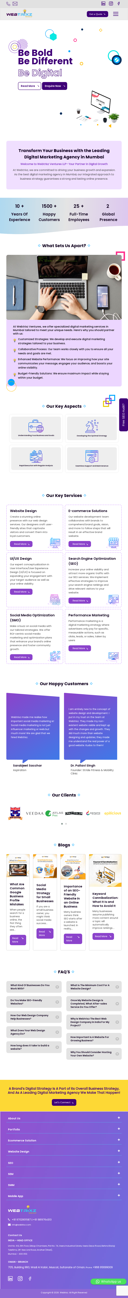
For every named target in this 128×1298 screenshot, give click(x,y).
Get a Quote (95, 14)
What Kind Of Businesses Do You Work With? (30, 987)
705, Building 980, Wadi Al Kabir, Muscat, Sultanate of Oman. (46, 1267)
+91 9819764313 (42, 1219)
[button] (62, 823)
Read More (28, 86)
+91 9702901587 (22, 1219)
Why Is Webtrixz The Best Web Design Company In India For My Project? (89, 1022)
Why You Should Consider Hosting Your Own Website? (91, 1054)
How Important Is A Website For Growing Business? (89, 1038)
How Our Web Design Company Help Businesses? (29, 1017)
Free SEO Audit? (123, 415)
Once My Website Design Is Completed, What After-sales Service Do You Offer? (88, 1004)
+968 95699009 (103, 1267)
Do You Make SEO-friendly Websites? (26, 1002)
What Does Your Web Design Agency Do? (27, 1032)
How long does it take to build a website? (29, 1047)
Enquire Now (53, 86)
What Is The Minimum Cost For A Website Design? (90, 987)
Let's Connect (62, 1102)
